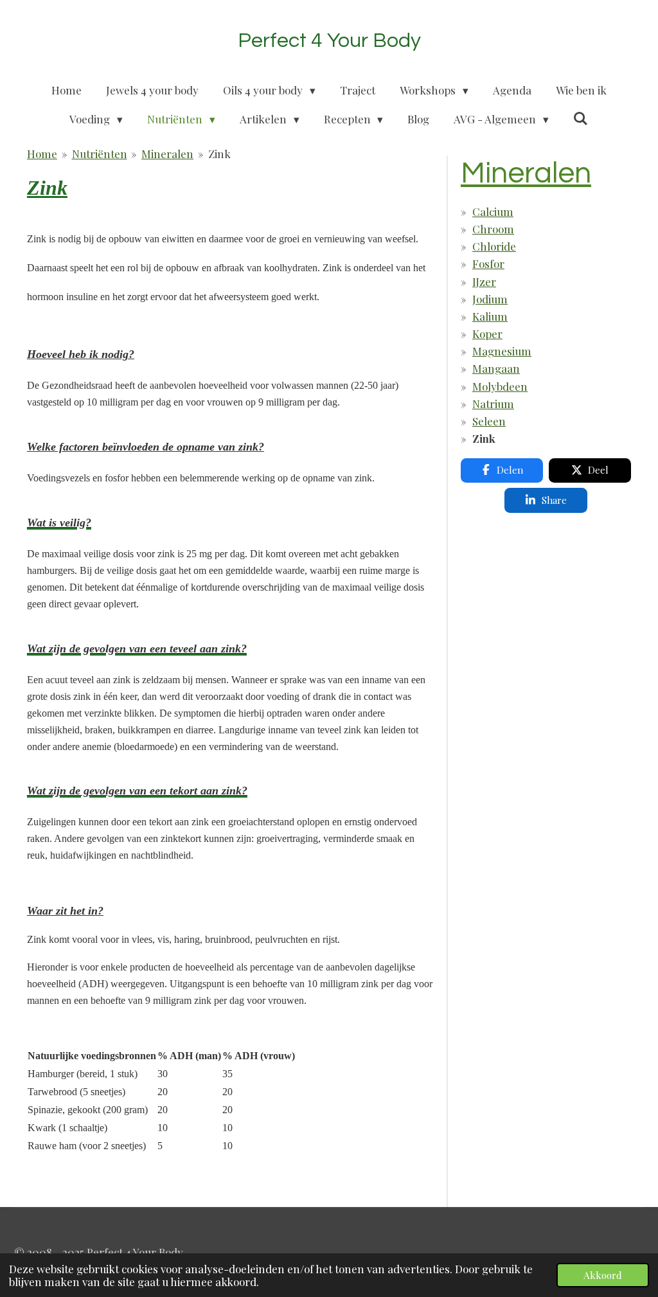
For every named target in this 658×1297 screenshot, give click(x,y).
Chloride (494, 246)
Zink (219, 154)
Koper (487, 333)
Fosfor (488, 263)
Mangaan (496, 368)
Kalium (490, 316)
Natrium (493, 404)
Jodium (490, 299)
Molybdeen (500, 386)
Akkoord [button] (602, 1275)
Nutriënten (99, 154)
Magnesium (501, 351)
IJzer (484, 281)
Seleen (489, 421)
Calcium (492, 211)
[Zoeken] (581, 118)
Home (42, 154)
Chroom (493, 229)
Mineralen (167, 154)
